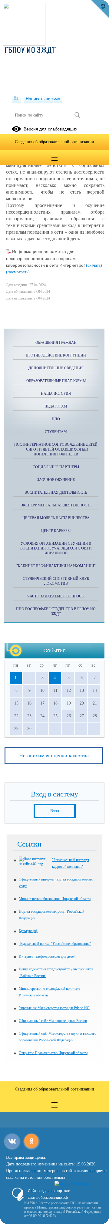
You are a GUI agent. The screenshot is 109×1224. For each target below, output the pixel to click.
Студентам (56, 432)
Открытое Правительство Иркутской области (53, 1053)
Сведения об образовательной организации (54, 142)
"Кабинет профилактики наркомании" (56, 566)
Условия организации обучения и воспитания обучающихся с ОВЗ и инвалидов (56, 548)
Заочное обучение (56, 480)
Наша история (56, 393)
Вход (54, 811)
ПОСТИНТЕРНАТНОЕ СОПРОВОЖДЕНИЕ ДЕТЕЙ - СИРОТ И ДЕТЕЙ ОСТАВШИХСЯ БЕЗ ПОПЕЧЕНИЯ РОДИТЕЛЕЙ (55, 449)
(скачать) (94, 265)
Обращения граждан (56, 342)
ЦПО (56, 419)
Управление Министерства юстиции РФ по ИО (54, 1008)
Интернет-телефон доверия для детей (47, 956)
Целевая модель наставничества (56, 518)
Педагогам (56, 406)
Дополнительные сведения (56, 368)
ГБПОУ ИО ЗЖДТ (30, 51)
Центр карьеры (56, 531)
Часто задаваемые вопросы (55, 596)
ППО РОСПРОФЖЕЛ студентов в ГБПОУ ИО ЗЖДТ (56, 611)
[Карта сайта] (16, 98)
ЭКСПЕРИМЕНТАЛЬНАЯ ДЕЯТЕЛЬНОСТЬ (56, 505)
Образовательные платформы (56, 381)
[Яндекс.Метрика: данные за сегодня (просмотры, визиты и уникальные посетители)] (71, 1184)
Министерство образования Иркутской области (55, 899)
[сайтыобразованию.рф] (100, 9)
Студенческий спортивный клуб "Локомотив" (56, 581)
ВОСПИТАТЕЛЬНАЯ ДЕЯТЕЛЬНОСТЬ (56, 492)
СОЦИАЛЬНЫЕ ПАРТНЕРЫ (56, 467)
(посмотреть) (18, 272)
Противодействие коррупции (56, 355)
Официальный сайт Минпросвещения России (53, 1021)
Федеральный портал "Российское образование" (55, 944)
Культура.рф (28, 931)
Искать (77, 115)
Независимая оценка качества (54, 755)
